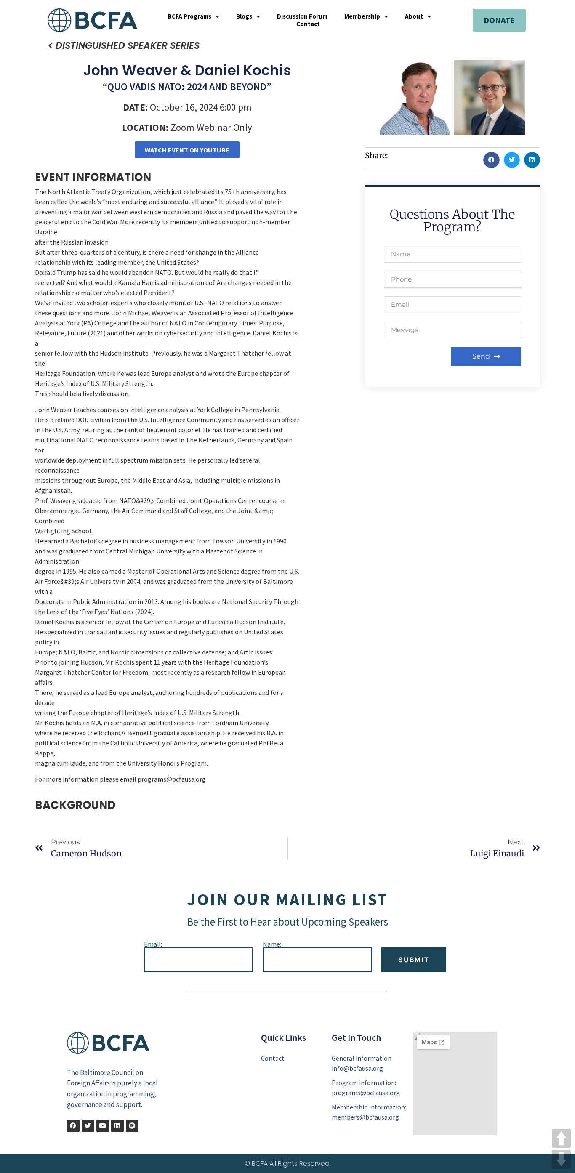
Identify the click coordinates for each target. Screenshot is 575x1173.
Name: (272, 944)
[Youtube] (102, 1126)
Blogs (244, 16)
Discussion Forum (302, 16)
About (414, 16)
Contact (308, 24)
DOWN (561, 1159)
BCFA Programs (189, 16)
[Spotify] (132, 1126)
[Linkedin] (117, 1126)
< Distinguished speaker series (124, 45)
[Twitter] (88, 1126)
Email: (153, 944)
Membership (362, 16)
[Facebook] (73, 1126)
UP (561, 1138)
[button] (491, 160)
